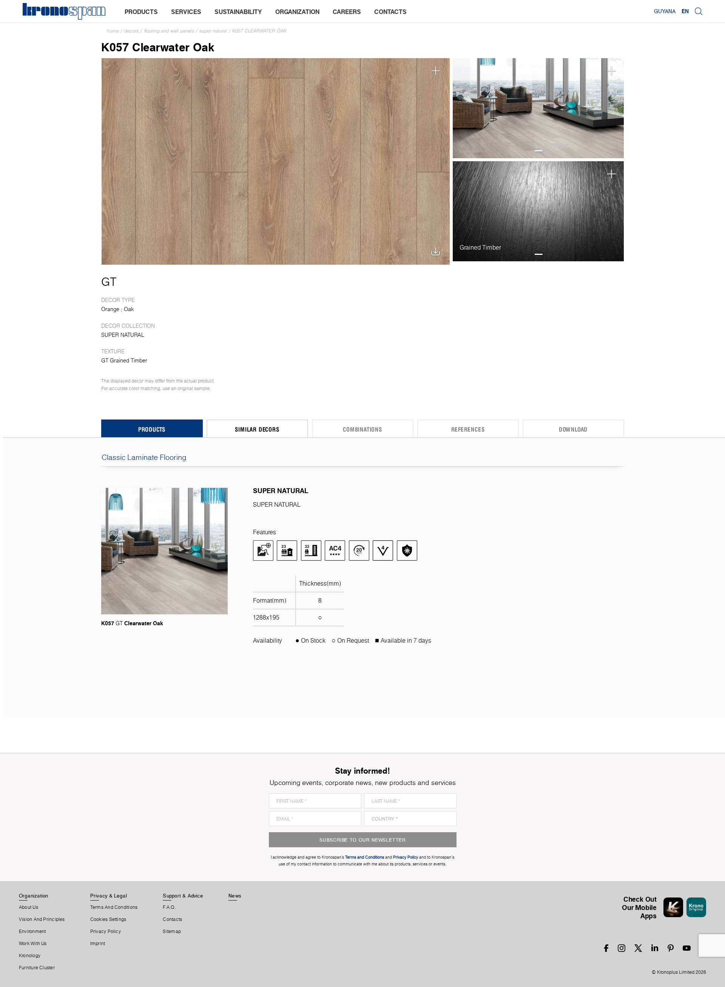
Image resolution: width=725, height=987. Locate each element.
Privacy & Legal (108, 895)
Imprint (97, 944)
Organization (33, 895)
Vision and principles (42, 919)
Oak (129, 309)
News (234, 895)
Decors (131, 31)
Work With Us (33, 944)
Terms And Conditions (113, 907)
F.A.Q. (169, 907)
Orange (110, 309)
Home (113, 31)
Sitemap (172, 931)
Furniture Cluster (37, 968)
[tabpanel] (538, 108)
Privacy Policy (105, 931)
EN (685, 11)
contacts (390, 11)
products (141, 11)
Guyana (665, 11)
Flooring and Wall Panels (169, 31)
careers (347, 11)
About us (28, 907)
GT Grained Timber (124, 360)
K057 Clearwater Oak (259, 31)
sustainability (238, 11)
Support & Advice (183, 895)
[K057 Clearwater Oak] (275, 160)
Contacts (172, 919)
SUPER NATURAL (213, 31)
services (186, 11)
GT (108, 282)
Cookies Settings (108, 919)
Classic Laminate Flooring (144, 457)
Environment (32, 931)
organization (297, 11)
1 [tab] (539, 150)
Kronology (29, 956)
